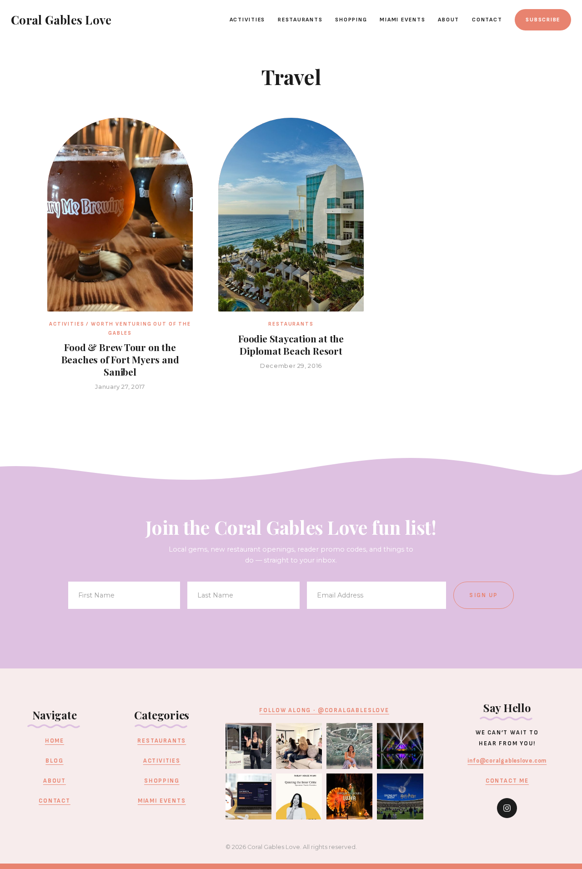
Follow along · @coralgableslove (324, 710)
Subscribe (543, 19)
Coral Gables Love (61, 19)
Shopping (351, 19)
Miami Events (402, 19)
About (448, 19)
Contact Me (507, 780)
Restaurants (300, 19)
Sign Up (483, 595)
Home (54, 740)
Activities (248, 19)
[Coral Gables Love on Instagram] (507, 808)
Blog (54, 760)
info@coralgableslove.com (507, 760)
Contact (487, 19)
